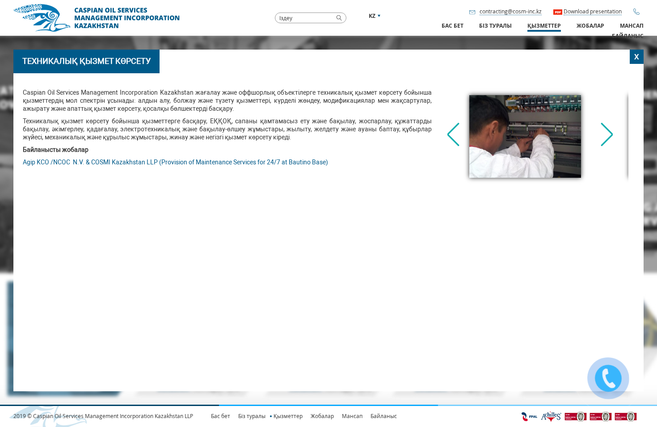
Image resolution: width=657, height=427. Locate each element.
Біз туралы (251, 416)
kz (372, 16)
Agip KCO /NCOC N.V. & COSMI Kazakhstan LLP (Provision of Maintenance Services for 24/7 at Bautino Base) (175, 162)
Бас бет (452, 25)
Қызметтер (288, 416)
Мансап (632, 25)
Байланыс (628, 36)
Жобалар (590, 25)
